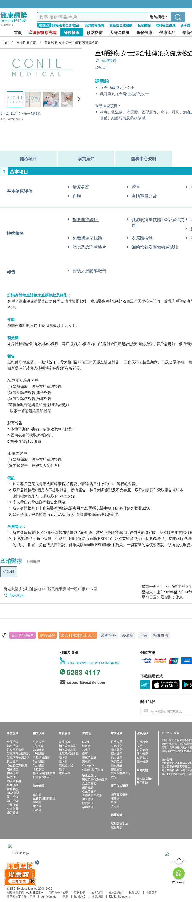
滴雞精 (86, 745)
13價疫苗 (39, 753)
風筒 (114, 802)
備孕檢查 (12, 773)
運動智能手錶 (119, 823)
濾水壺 (63, 757)
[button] (79, 99)
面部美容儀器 (119, 794)
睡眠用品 (116, 765)
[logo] (13, 26)
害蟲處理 (116, 769)
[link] (18, 852)
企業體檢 (12, 812)
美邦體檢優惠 (94, 25)
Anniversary (48, 896)
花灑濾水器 (66, 765)
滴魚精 (86, 761)
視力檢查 (12, 796)
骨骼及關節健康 (92, 795)
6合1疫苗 (39, 765)
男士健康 (12, 761)
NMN (85, 741)
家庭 (65, 896)
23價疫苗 (39, 749)
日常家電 (116, 741)
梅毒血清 (160, 635)
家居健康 (142, 749)
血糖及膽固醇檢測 (44, 798)
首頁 (18, 32)
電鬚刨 (115, 798)
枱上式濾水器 (67, 745)
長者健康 (116, 757)
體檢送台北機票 (120, 25)
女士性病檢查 (22, 635)
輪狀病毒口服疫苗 (44, 773)
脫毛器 (115, 806)
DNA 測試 (13, 793)
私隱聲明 (134, 892)
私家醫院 (144, 25)
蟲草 (85, 753)
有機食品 (142, 757)
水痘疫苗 (38, 769)
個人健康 (142, 753)
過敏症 (11, 777)
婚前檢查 (12, 769)
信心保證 (47, 635)
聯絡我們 (79, 892)
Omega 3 (88, 765)
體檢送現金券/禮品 (65, 25)
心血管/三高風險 (17, 765)
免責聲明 (151, 892)
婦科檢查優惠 (165, 25)
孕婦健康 (87, 807)
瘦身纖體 (87, 787)
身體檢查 (142, 741)
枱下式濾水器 (67, 749)
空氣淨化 (116, 745)
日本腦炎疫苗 (41, 777)
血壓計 (37, 794)
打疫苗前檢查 (15, 749)
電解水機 (64, 773)
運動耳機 (116, 827)
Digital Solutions (119, 896)
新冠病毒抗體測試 (18, 753)
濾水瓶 (63, 761)
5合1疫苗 (39, 761)
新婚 (32, 896)
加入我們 (97, 892)
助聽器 (37, 810)
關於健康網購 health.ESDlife (25, 892)
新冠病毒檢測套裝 (18, 757)
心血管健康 (89, 791)
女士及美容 (89, 783)
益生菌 (86, 749)
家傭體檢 (12, 789)
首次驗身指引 (145, 778)
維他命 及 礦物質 (92, 769)
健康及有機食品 (121, 773)
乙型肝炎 (108, 635)
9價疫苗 (38, 745)
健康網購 (97, 896)
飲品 (114, 777)
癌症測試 (12, 785)
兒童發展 (12, 808)
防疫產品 (116, 761)
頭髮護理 (87, 803)
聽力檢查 (12, 800)
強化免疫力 (89, 775)
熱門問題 (142, 782)
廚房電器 (116, 749)
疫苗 (139, 745)
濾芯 (62, 769)
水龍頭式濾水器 (69, 753)
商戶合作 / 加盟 (58, 892)
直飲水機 (64, 741)
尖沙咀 (8, 571)
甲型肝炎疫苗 (41, 757)
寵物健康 (116, 753)
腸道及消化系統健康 (94, 779)
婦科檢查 (12, 745)
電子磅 (37, 806)
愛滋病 (127, 635)
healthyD (80, 896)
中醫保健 (12, 804)
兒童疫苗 (38, 741)
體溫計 (37, 802)
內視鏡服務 (14, 781)
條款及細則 (116, 892)
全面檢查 (12, 741)
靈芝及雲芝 (89, 757)
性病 (143, 635)
